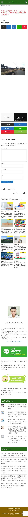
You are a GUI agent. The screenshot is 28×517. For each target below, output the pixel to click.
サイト (3, 175)
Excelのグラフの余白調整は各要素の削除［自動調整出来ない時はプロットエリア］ (17, 414)
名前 (3, 163)
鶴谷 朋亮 (6, 487)
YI (21, 480)
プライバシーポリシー (14, 510)
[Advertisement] (14, 45)
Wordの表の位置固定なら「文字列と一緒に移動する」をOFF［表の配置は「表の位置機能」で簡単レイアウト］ (13, 468)
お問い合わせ (10, 508)
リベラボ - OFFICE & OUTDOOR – (17, 513)
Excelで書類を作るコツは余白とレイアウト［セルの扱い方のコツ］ (17, 407)
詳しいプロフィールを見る (14, 341)
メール (3, 169)
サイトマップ (18, 508)
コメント (4, 148)
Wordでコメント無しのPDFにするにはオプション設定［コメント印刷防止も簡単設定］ (17, 421)
